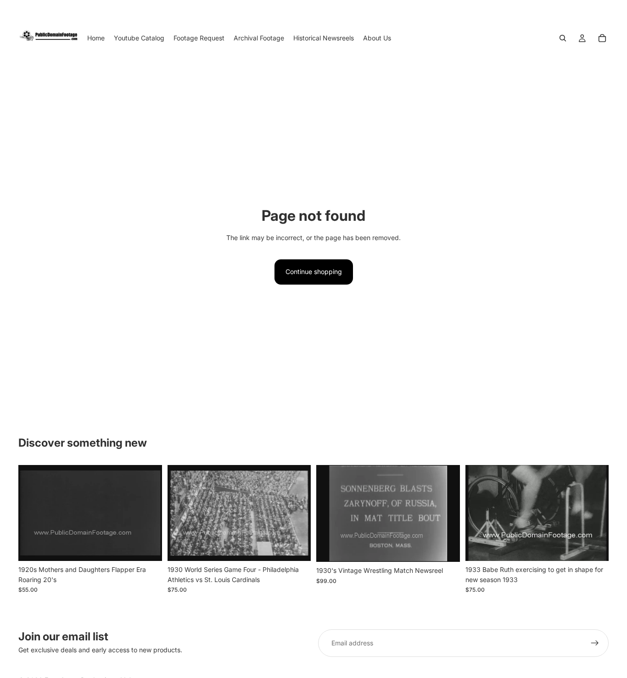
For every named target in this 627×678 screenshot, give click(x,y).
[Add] (148, 546)
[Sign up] (595, 643)
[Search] (563, 38)
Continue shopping (314, 271)
